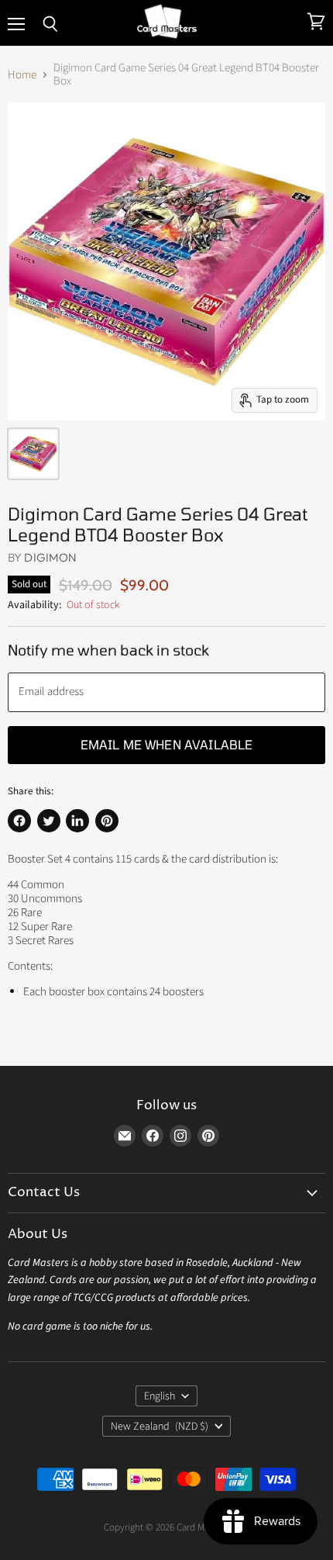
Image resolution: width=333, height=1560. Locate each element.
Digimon (50, 557)
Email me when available (167, 744)
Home (22, 74)
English (159, 1396)
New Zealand (159, 1426)
